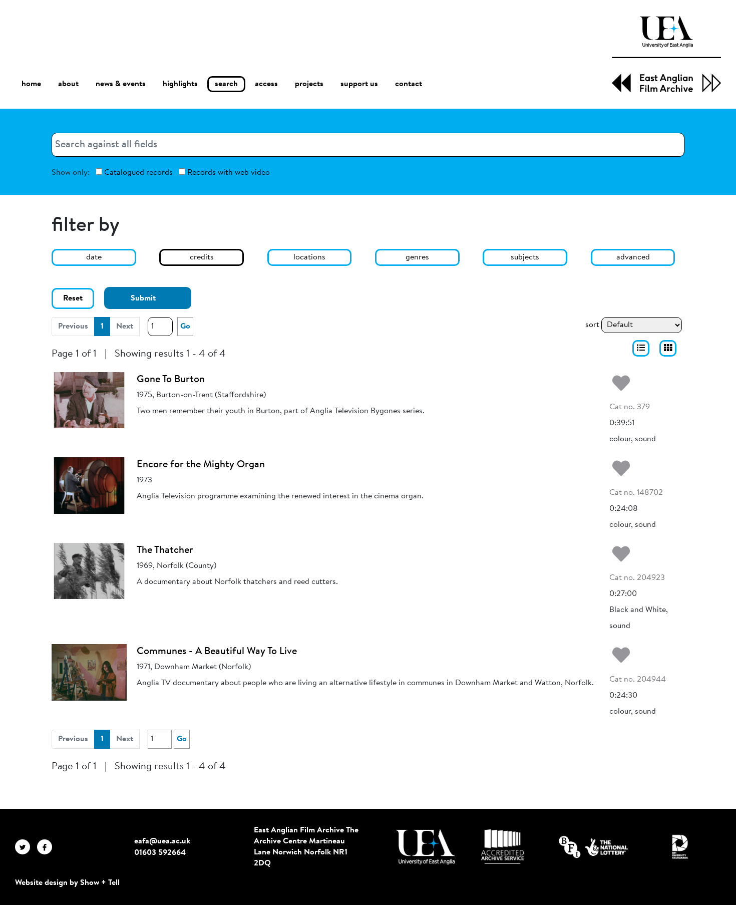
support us (359, 84)
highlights (180, 84)
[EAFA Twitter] (26, 846)
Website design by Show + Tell (67, 883)
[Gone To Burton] (89, 400)
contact (408, 84)
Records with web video (227, 173)
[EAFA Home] (666, 54)
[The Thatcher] (89, 570)
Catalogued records (137, 173)
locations (309, 257)
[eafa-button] (640, 348)
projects (309, 84)
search (226, 84)
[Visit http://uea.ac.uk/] (425, 846)
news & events (121, 84)
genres (417, 257)
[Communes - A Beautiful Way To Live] (89, 672)
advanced (633, 257)
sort (592, 325)
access (266, 84)
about (68, 84)
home (31, 84)
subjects (525, 257)
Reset (73, 298)
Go (185, 327)
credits (202, 257)
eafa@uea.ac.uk (162, 841)
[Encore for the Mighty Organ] (89, 485)
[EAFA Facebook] (47, 846)
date (94, 257)
